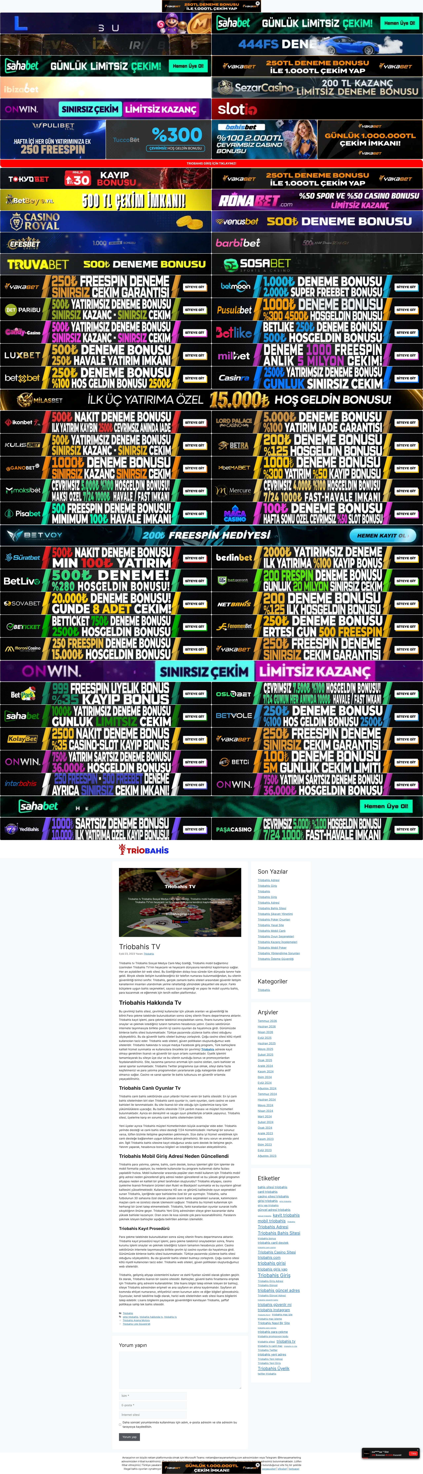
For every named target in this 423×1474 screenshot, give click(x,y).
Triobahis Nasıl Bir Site (274, 1323)
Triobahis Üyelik (273, 1368)
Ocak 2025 (265, 1060)
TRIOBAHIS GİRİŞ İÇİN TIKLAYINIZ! (211, 163)
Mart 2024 (265, 1116)
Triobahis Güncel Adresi (272, 1295)
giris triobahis (285, 1201)
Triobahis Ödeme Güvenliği (276, 959)
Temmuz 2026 (267, 1021)
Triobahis (128, 1313)
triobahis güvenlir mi (274, 1304)
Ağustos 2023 (267, 1156)
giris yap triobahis (268, 1205)
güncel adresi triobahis (274, 1210)
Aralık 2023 (265, 1133)
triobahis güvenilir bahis (268, 1300)
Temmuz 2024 (267, 1094)
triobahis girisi (272, 1263)
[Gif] (211, 399)
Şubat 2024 (265, 1122)
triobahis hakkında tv (151, 1316)
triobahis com (269, 1257)
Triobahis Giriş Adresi (270, 1281)
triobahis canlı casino (267, 1247)
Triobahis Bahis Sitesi (272, 908)
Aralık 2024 (265, 1066)
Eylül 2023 (265, 1150)
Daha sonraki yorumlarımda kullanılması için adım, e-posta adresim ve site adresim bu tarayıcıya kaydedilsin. (180, 1424)
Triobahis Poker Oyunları (274, 919)
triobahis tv (170, 1316)
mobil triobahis (272, 1221)
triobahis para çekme (273, 1332)
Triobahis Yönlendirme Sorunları (279, 953)
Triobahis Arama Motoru (136, 1320)
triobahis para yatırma (267, 1328)
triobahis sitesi (266, 1341)
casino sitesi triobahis (273, 1196)
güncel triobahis (264, 1216)
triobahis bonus (267, 1238)
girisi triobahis (130, 1316)
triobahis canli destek (273, 1242)
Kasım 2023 (266, 1139)
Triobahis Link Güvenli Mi (136, 1324)
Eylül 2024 (265, 1082)
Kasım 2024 (266, 1071)
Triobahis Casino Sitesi (277, 1252)
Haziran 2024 (267, 1099)
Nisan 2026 (265, 1032)
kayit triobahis (286, 1215)
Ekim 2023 (265, 1144)
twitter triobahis (267, 1373)
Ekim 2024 (265, 1077)
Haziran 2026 (267, 1026)
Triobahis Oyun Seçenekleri (276, 936)
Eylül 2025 (264, 1037)
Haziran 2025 (267, 1043)
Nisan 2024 (265, 1111)
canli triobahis (268, 1192)
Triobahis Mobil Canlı (272, 930)
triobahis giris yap (272, 1269)
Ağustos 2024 (267, 1088)
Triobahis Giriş (267, 885)
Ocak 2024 (265, 1127)
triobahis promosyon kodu (273, 1336)
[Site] (105, 286)
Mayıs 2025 (265, 1049)
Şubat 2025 (265, 1054)
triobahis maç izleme (270, 1318)
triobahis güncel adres (279, 1290)
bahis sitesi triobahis (272, 1187)
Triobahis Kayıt (264, 1315)
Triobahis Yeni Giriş (269, 1363)
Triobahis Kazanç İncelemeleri (277, 942)
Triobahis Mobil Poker (272, 947)
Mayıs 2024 (265, 1105)
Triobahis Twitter (268, 1350)
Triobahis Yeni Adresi (270, 1359)
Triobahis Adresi (268, 880)
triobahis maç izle (282, 1314)
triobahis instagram (274, 1310)
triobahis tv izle (290, 1346)
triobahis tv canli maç (270, 1346)
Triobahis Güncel (268, 1285)
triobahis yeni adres (272, 1354)
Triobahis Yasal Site (271, 925)
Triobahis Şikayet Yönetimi (275, 914)
